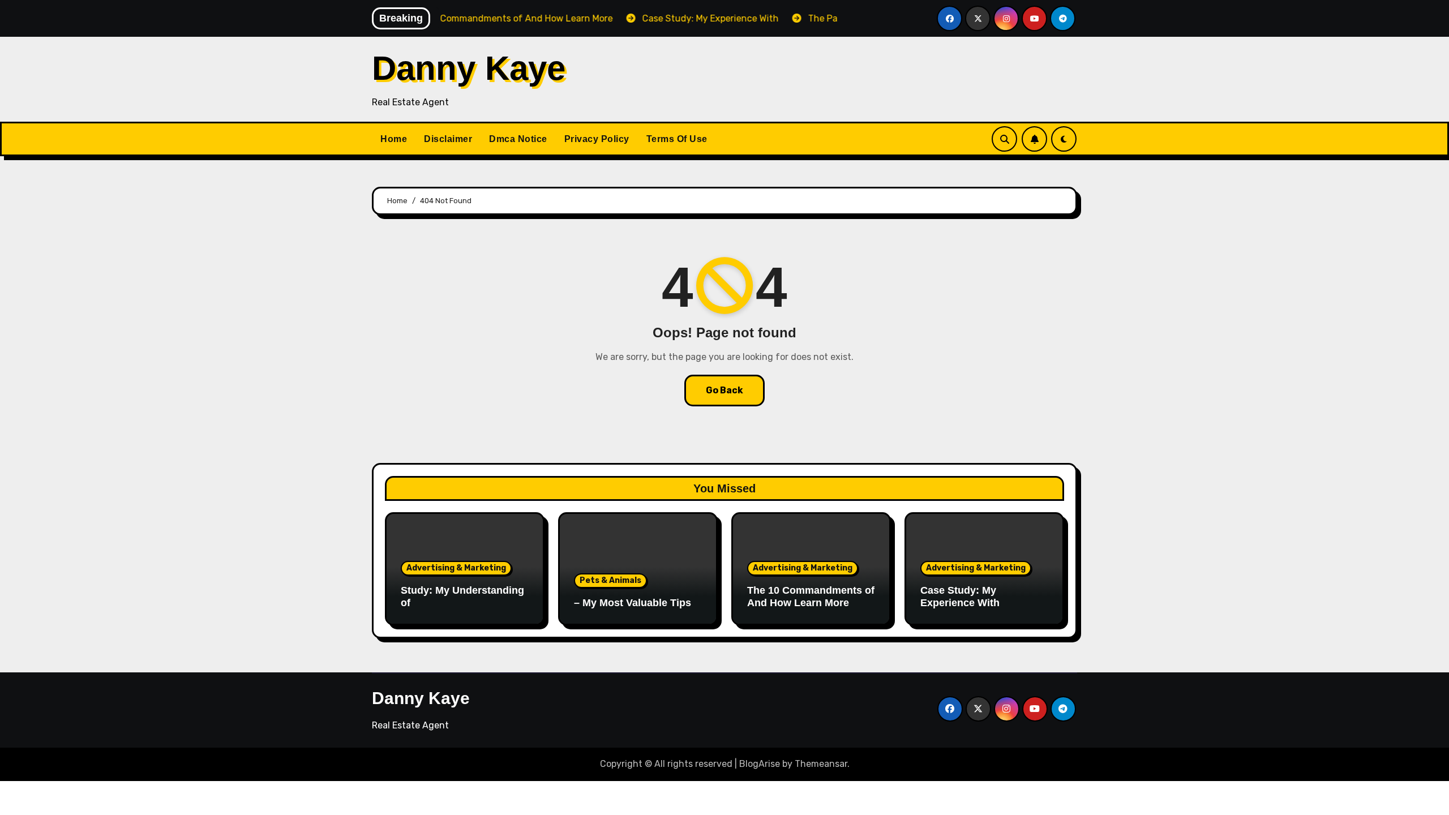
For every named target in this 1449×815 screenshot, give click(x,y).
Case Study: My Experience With (960, 596)
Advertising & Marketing (456, 568)
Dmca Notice (518, 139)
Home (393, 139)
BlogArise (759, 763)
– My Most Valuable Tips (632, 602)
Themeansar (821, 763)
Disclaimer (448, 139)
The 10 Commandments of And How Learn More (810, 596)
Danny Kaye (468, 68)
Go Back (724, 390)
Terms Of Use (677, 139)
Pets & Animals (610, 580)
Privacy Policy (596, 139)
